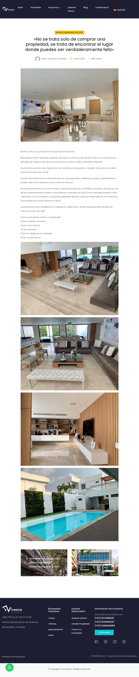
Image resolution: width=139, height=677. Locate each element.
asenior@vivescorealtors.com (109, 614)
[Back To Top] (131, 669)
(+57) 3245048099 (105, 625)
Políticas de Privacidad (13, 656)
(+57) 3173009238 (104, 618)
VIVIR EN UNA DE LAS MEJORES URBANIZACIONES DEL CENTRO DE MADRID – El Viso (42, 562)
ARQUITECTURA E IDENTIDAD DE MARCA (101, 562)
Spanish (120, 9)
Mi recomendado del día (69, 32)
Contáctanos (104, 632)
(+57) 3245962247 (104, 621)
